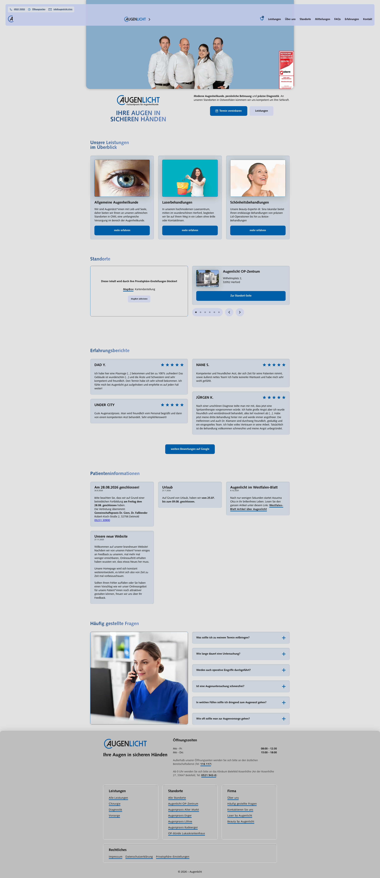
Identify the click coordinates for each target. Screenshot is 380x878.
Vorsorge (114, 815)
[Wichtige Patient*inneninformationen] (262, 19)
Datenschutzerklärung (139, 856)
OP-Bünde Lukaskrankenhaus (186, 833)
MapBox (128, 289)
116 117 (205, 764)
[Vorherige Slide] (229, 312)
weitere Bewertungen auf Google (190, 449)
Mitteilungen (322, 19)
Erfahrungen (352, 19)
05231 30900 (102, 520)
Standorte (305, 19)
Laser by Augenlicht (239, 815)
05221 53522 (19, 9)
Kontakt (367, 19)
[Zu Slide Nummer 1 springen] (200, 312)
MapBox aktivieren (139, 299)
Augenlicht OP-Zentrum (183, 804)
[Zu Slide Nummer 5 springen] (219, 312)
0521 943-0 (208, 775)
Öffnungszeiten (38, 9)
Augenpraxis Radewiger (183, 827)
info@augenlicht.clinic (62, 9)
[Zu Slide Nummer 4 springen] (214, 312)
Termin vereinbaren (230, 111)
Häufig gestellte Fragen (242, 804)
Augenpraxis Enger (180, 815)
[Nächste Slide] (240, 312)
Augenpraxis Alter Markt (183, 809)
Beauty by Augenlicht (240, 821)
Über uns (290, 19)
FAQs (337, 19)
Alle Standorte (177, 798)
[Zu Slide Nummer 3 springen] (209, 312)
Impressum (115, 856)
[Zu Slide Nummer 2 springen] (205, 312)
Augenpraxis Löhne (180, 821)
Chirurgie (114, 804)
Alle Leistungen (118, 798)
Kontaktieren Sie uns (240, 809)
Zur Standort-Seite (240, 295)
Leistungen (274, 19)
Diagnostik (115, 809)
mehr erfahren (122, 230)
